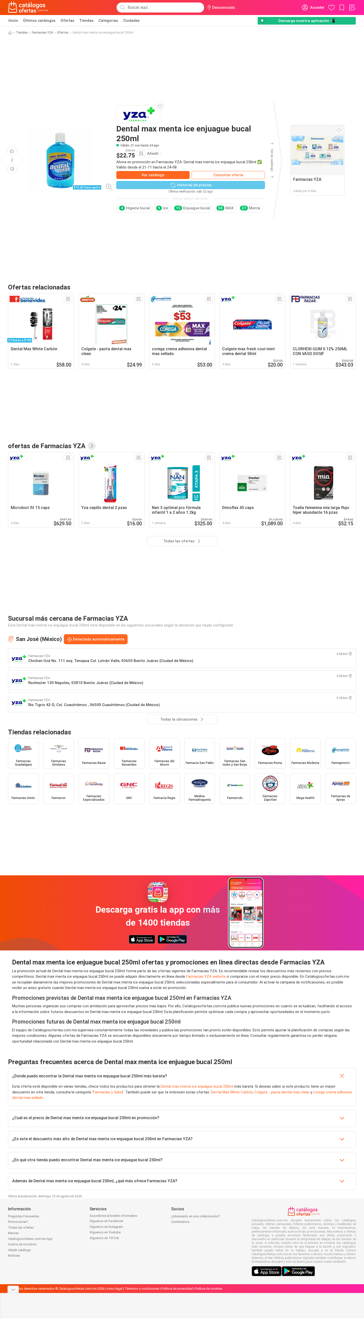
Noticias (14, 1255)
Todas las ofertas (21, 1227)
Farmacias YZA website (206, 976)
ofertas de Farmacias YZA (47, 446)
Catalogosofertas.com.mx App (30, 1239)
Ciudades (131, 20)
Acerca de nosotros (22, 1244)
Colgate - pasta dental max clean (281, 1092)
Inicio (13, 20)
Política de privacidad (177, 1288)
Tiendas (86, 20)
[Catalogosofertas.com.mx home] (28, 7)
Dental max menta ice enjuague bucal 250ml (197, 1086)
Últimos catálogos (39, 20)
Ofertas (67, 20)
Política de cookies (208, 1288)
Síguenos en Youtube (105, 1232)
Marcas (13, 1233)
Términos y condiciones (142, 1288)
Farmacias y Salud (108, 1092)
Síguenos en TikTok (104, 1238)
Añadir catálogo (19, 1250)
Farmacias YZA (42, 32)
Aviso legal (114, 1288)
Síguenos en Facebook (106, 1221)
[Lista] (352, 8)
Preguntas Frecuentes (23, 1216)
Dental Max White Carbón (232, 1092)
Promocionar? (18, 1222)
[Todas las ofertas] (92, 446)
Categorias (108, 20)
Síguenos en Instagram (106, 1227)
